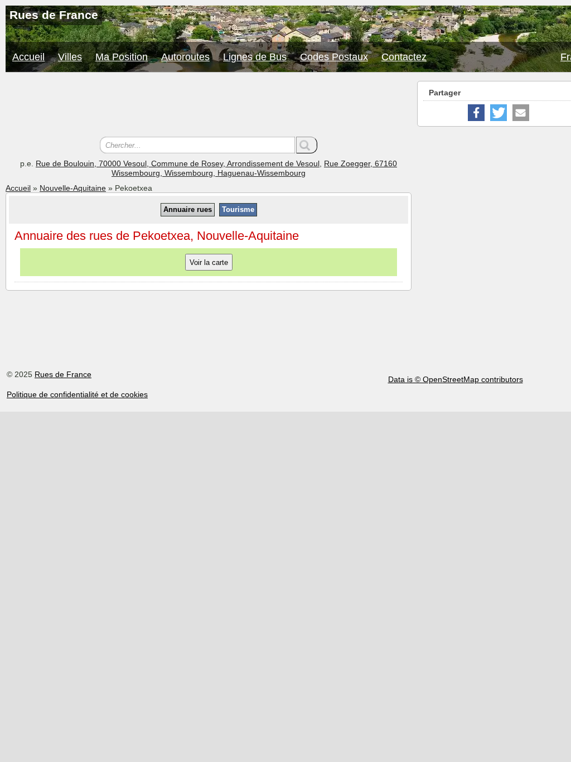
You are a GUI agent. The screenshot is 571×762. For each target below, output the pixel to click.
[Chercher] (306, 145)
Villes (70, 56)
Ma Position (121, 56)
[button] (476, 112)
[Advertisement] (209, 106)
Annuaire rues (187, 209)
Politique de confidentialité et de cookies (77, 394)
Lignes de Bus (255, 56)
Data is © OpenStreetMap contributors (455, 379)
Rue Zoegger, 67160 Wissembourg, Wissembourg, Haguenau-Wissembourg (254, 168)
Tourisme (238, 209)
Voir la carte (209, 262)
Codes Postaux (334, 56)
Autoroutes (185, 56)
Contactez (404, 56)
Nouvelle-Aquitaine (73, 188)
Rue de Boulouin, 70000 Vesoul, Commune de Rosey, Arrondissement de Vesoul (178, 163)
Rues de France (63, 374)
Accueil (28, 56)
